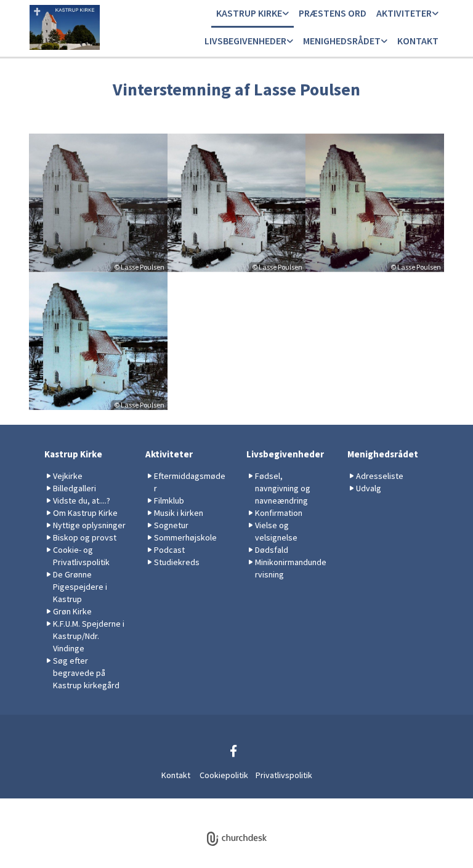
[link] (252, 14)
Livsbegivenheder (245, 40)
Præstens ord (332, 13)
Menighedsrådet (342, 40)
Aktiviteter (404, 13)
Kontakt (418, 40)
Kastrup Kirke (249, 13)
